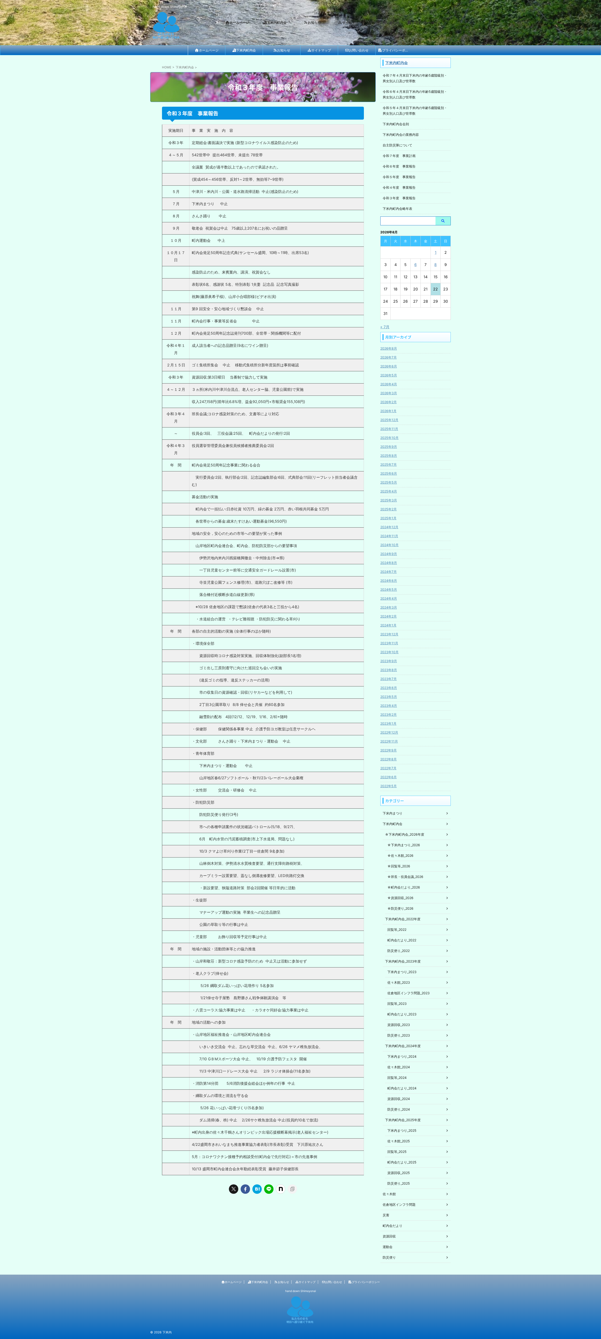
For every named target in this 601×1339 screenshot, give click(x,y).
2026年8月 (388, 348)
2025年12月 (389, 420)
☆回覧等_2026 (398, 866)
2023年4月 (388, 706)
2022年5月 (388, 786)
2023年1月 (388, 723)
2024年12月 (389, 527)
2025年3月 (388, 500)
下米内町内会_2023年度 (403, 961)
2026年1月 (388, 411)
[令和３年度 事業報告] (257, 1189)
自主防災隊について (397, 145)
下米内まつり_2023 (401, 972)
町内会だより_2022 (401, 940)
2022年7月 (388, 768)
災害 (386, 1215)
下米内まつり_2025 (401, 1130)
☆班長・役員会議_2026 (405, 877)
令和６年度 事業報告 (399, 166)
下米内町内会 (246, 50)
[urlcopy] (292, 1189)
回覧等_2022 (396, 930)
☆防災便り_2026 (400, 908)
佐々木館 (389, 1194)
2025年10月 (389, 438)
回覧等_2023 (397, 1004)
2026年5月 (388, 375)
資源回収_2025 (398, 1173)
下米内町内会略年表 (397, 209)
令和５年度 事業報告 (399, 177)
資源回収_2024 (398, 1099)
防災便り (389, 1257)
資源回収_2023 (398, 1025)
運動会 (388, 1247)
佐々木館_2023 (398, 982)
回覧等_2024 (397, 1078)
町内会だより (392, 1226)
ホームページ (209, 50)
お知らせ (283, 50)
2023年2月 (388, 714)
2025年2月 (388, 509)
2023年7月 (388, 679)
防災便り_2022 (398, 951)
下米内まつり (392, 813)
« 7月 (384, 327)
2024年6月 (388, 581)
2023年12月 (389, 634)
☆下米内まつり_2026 (403, 845)
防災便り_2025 (398, 1183)
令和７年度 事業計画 (399, 156)
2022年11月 (389, 741)
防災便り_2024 (398, 1109)
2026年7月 (388, 357)
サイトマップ (321, 50)
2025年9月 (388, 447)
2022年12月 (389, 732)
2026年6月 (388, 366)
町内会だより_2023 (401, 1014)
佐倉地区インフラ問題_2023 (408, 993)
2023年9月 (388, 661)
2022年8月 (388, 759)
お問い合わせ (359, 50)
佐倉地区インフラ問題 (399, 1204)
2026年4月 (388, 384)
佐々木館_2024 (398, 1067)
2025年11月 (389, 429)
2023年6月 (388, 688)
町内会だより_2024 (401, 1088)
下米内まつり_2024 (401, 1056)
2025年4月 (388, 491)
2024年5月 (388, 589)
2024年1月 (388, 625)
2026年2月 (388, 402)
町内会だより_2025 (401, 1162)
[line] (269, 1189)
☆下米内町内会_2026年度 (404, 834)
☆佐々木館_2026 (400, 855)
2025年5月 (388, 482)
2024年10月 (389, 545)
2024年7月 (388, 572)
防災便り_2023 (398, 1035)
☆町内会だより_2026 (403, 887)
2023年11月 (389, 643)
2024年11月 (389, 536)
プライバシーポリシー (397, 50)
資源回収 (389, 1236)
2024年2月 (388, 616)
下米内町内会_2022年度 (402, 919)
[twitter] (233, 1189)
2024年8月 (388, 563)
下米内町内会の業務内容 (401, 135)
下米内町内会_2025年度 (403, 1120)
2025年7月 (388, 464)
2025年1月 (388, 518)
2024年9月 (388, 554)
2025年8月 (388, 456)
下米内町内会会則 (396, 124)
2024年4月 (388, 598)
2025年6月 (388, 473)
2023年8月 (388, 670)
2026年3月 (388, 393)
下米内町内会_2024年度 (403, 1046)
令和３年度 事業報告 (399, 198)
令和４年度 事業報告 (399, 187)
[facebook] (245, 1189)
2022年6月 (388, 777)
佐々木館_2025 (398, 1141)
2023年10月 (389, 652)
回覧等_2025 (397, 1152)
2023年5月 (388, 697)
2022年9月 (388, 750)
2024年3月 (388, 607)
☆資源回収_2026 (400, 898)
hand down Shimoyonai (300, 1291)
